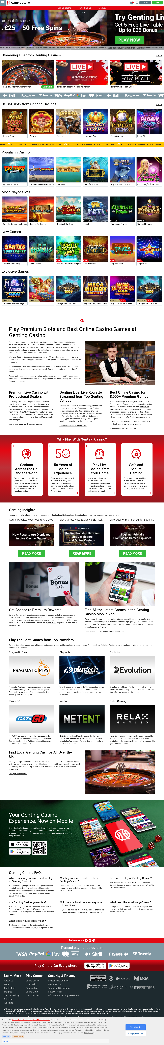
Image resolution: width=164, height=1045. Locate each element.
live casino (105, 483)
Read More (31, 553)
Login (145, 3)
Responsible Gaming (58, 980)
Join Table (47, 87)
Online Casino (64, 8)
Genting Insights (58, 515)
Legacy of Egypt (90, 136)
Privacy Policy (55, 991)
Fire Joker (34, 136)
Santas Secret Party (11, 264)
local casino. (23, 491)
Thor (32, 303)
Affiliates (8, 1002)
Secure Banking (12, 995)
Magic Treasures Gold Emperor (122, 303)
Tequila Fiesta (116, 264)
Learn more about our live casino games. (25, 424)
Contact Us (9, 988)
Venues (102, 8)
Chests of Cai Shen (64, 224)
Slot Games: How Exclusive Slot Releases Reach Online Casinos (82, 519)
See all (159, 55)
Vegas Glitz (142, 264)
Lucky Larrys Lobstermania (42, 184)
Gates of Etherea (144, 224)
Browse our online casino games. (123, 428)
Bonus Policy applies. (32, 48)
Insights (8, 991)
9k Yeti (86, 224)
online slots (144, 407)
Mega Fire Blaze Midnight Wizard (15, 303)
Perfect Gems (116, 136)
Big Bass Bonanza (10, 184)
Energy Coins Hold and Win (120, 738)
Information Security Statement (63, 995)
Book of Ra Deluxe (38, 224)
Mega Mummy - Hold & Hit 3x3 (95, 303)
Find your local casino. (18, 774)
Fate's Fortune (89, 264)
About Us (8, 980)
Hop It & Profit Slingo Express (68, 264)
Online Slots (32, 991)
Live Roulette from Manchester (17, 87)
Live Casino (85, 8)
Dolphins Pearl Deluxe (120, 184)
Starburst (151, 1009)
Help (6, 984)
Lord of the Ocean (91, 184)
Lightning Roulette (76, 1011)
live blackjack (79, 687)
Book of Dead (8, 136)
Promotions (51, 623)
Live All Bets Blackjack (81, 690)
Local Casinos (33, 995)
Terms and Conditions (59, 988)
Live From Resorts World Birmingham (73, 87)
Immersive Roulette (90, 1011)
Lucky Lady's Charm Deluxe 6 (149, 184)
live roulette (18, 690)
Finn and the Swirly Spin (75, 738)
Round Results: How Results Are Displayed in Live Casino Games (31, 519)
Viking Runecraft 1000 (66, 303)
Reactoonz (40, 1011)
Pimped (59, 136)
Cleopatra (60, 184)
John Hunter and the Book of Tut (15, 224)
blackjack (101, 491)
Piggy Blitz (141, 136)
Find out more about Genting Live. (73, 426)
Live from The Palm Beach (123, 87)
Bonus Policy (54, 984)
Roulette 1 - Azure (16, 692)
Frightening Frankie (119, 224)
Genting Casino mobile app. (113, 631)
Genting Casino (17, 1009)
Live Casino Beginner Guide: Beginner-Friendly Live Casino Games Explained (132, 519)
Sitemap (8, 999)
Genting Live (32, 988)
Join (157, 3)
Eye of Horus (35, 264)
